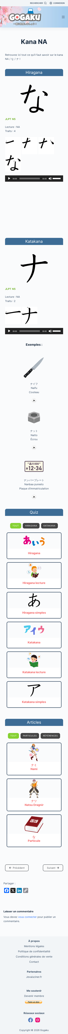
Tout (15, 525)
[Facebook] (30, 1020)
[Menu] (63, 17)
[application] (34, 178)
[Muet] (50, 178)
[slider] (57, 178)
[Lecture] (9, 178)
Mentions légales (34, 946)
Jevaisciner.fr (34, 976)
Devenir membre (34, 995)
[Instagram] (37, 1020)
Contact (34, 961)
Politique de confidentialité (34, 951)
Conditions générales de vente (34, 956)
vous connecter (27, 916)
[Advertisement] (34, 209)
